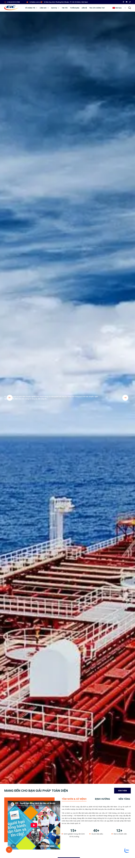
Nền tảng (124, 798)
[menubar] (64, 8)
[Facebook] (123, 2)
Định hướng (102, 798)
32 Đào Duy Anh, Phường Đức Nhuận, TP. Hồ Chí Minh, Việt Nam (66, 2)
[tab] (74, 798)
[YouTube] (126, 2)
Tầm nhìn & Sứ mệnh (74, 798)
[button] (125, 8)
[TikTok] (130, 2)
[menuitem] (31, 8)
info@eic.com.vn (35, 2)
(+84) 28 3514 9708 (13, 2)
